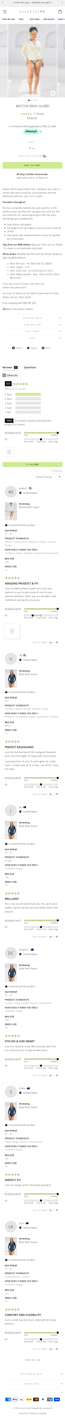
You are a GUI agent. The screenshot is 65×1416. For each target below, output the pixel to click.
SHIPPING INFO (32, 318)
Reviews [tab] (10, 367)
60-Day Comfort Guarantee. (32, 174)
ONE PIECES (48, 19)
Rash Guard (37, 293)
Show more (31, 1359)
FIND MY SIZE (8, 19)
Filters (34, 464)
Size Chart (32, 331)
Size (31, 142)
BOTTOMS (35, 19)
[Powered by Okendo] (10, 375)
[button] (32, 114)
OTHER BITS (31, 1383)
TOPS (21, 19)
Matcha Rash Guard (29, 507)
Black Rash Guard (28, 674)
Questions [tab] (30, 367)
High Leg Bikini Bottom (14, 257)
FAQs (32, 338)
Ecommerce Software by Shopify (32, 1413)
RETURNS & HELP (31, 1374)
